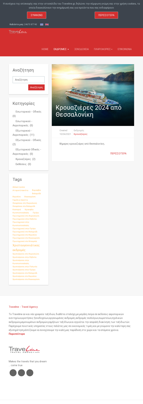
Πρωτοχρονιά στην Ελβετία (25, 219)
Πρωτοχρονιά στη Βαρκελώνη (26, 216)
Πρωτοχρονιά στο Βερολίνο (25, 235)
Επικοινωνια (125, 49)
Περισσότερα (106, 15)
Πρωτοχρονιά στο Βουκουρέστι (26, 238)
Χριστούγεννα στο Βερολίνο (24, 276)
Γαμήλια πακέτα (20, 200)
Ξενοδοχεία (81, 49)
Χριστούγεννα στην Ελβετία (24, 257)
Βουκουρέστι (30, 197)
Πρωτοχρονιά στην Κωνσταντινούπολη (21, 223)
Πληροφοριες (102, 49)
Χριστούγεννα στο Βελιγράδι (25, 273)
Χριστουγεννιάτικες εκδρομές (26, 248)
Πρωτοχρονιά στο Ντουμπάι (25, 241)
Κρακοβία (29, 209)
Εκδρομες (60, 49)
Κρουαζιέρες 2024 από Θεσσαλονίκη (89, 111)
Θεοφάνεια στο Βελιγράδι (24, 206)
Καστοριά (17, 209)
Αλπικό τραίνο (19, 187)
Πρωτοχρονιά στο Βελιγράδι (25, 232)
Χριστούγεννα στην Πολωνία (25, 266)
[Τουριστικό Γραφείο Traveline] (18, 31)
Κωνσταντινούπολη (21, 213)
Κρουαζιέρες (81, 134)
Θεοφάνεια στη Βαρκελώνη (25, 203)
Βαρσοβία (36, 190)
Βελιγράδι (36, 193)
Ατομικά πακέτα (20, 190)
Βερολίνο (17, 197)
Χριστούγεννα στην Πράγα (24, 270)
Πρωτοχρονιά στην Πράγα (24, 228)
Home (45, 49)
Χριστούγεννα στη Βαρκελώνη (26, 254)
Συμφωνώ (37, 15)
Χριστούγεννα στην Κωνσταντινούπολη (21, 262)
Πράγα (36, 213)
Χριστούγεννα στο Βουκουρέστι (26, 279)
